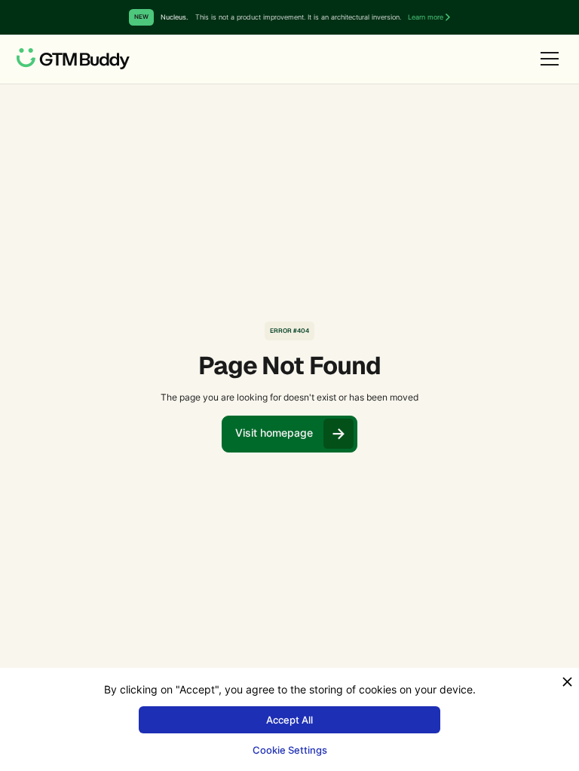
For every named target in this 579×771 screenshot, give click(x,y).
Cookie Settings (290, 750)
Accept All (289, 720)
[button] (547, 59)
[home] (73, 58)
